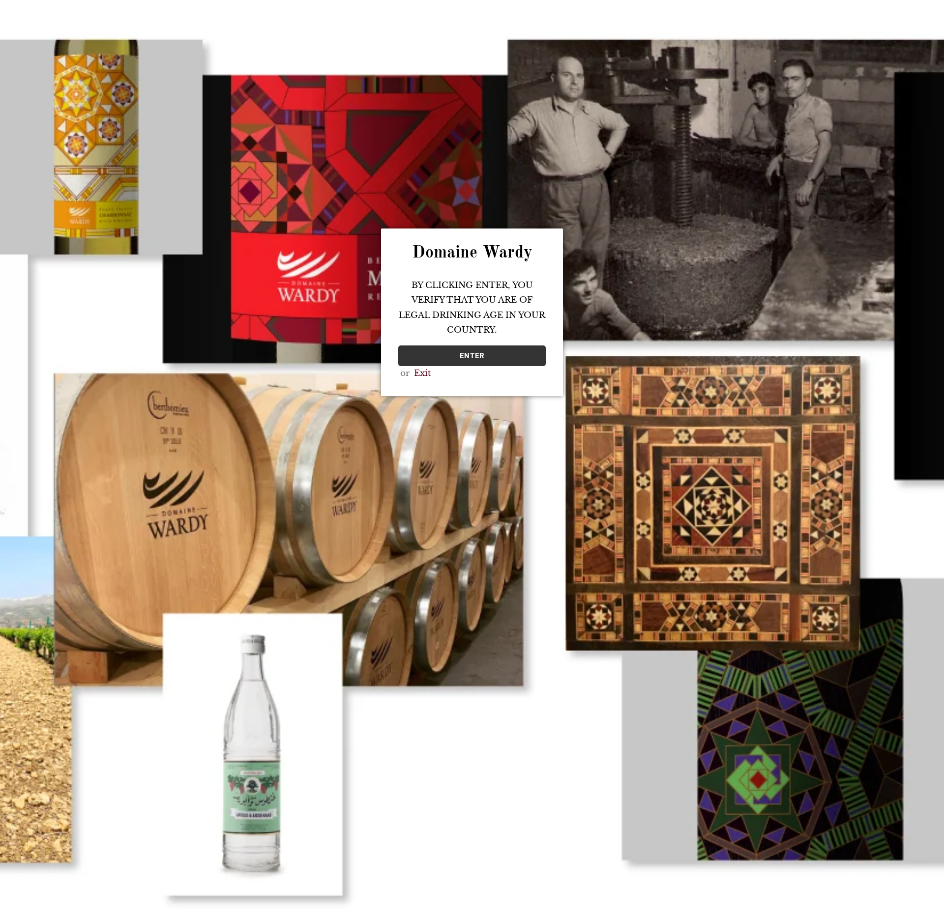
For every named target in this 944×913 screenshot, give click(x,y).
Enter (472, 355)
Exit (422, 373)
